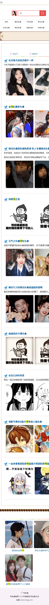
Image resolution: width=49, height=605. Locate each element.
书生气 (15, 54)
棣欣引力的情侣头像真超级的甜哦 (25, 287)
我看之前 (14, 199)
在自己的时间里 (16, 375)
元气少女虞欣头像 (19, 240)
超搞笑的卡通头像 (18, 333)
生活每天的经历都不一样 (21, 60)
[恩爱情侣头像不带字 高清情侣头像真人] (18, 547)
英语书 (34, 54)
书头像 (25, 593)
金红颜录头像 (16, 106)
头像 (18, 600)
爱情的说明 (18, 550)
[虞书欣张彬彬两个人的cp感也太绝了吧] (18, 581)
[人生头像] (2, 36)
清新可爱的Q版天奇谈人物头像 (25, 421)
